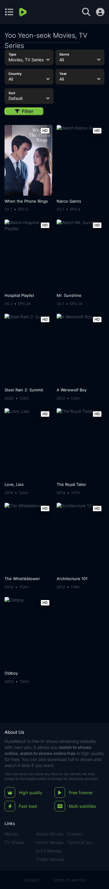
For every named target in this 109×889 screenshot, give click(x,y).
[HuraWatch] (23, 12)
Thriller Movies (50, 859)
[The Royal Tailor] (80, 443)
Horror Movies (49, 842)
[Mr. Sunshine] (80, 255)
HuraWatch (15, 741)
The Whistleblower (22, 578)
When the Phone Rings (26, 201)
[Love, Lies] (28, 443)
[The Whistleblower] (28, 538)
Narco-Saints (69, 201)
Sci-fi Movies (48, 850)
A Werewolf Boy (72, 389)
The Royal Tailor (71, 484)
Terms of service (82, 842)
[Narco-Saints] (80, 160)
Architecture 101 (72, 578)
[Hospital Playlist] (28, 255)
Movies (11, 833)
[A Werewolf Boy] (80, 349)
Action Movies (49, 833)
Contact (75, 833)
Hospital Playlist (19, 295)
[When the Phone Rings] (28, 160)
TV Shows (14, 842)
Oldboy (11, 673)
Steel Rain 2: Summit (24, 389)
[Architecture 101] (80, 538)
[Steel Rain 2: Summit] (28, 349)
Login (100, 12)
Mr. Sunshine (69, 295)
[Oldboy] (28, 632)
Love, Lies (14, 484)
